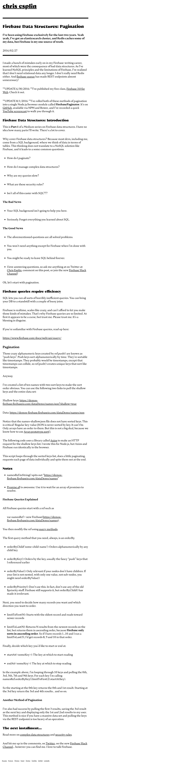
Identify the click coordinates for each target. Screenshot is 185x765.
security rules (63, 734)
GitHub (7, 108)
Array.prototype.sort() (37, 431)
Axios (53, 440)
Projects (10, 761)
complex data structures (35, 734)
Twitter (50, 743)
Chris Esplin (14, 270)
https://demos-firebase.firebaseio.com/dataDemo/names (34, 476)
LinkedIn (46, 761)
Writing (16, 761)
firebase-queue (26, 76)
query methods (48, 529)
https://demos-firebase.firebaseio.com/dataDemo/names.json (47, 412)
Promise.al (13, 487)
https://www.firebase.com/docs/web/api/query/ (32, 338)
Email (22, 761)
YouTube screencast (15, 111)
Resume (4, 761)
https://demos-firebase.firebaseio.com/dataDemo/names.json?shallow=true (40, 402)
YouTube (34, 761)
